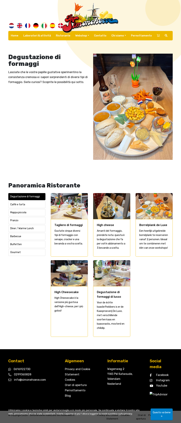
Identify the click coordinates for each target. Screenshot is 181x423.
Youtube (161, 385)
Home (14, 35)
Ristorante (63, 35)
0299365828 (22, 374)
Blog (68, 395)
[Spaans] (52, 25)
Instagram (163, 380)
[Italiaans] (44, 25)
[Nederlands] (11, 25)
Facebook (162, 375)
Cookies (70, 379)
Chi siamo (117, 35)
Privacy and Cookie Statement (77, 371)
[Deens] (60, 25)
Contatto (100, 35)
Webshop (81, 35)
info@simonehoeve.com (30, 379)
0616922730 (22, 369)
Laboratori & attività (37, 35)
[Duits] (36, 25)
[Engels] (19, 25)
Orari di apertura (76, 385)
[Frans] (28, 25)
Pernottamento (141, 35)
